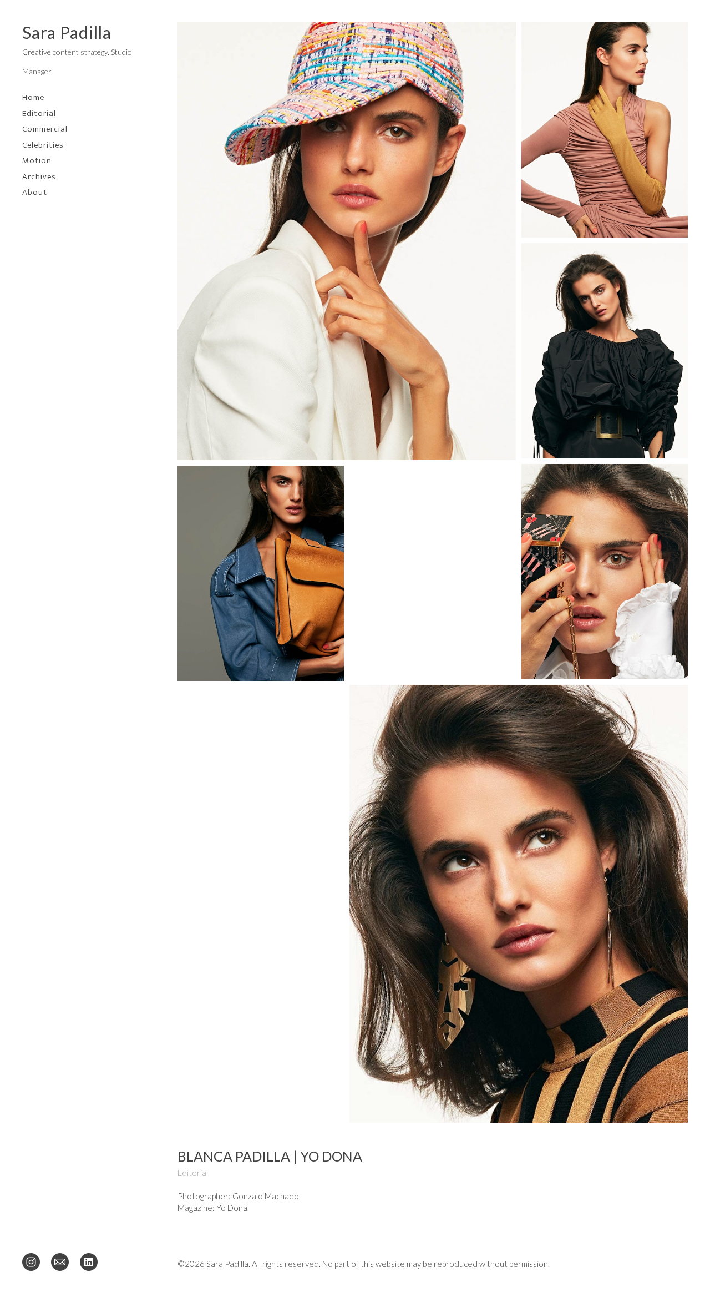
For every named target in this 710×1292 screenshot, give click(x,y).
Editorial (39, 113)
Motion (37, 161)
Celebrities (43, 145)
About (34, 192)
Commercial (45, 129)
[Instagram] (31, 1261)
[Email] (60, 1261)
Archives (39, 177)
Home (33, 97)
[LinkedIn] (89, 1261)
